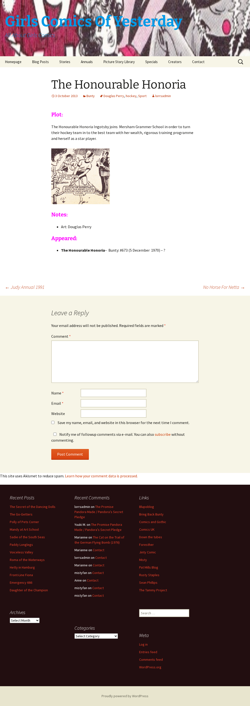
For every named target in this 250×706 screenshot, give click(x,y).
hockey (131, 96)
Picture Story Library (119, 61)
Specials (151, 61)
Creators (175, 61)
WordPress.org (150, 667)
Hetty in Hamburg (22, 567)
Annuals (87, 61)
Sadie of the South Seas (27, 537)
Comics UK (147, 529)
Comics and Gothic (152, 522)
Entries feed (148, 652)
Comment (61, 336)
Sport (142, 96)
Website (58, 413)
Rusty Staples (149, 575)
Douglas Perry (114, 96)
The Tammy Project (153, 590)
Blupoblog (146, 506)
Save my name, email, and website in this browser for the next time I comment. (123, 422)
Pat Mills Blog (148, 567)
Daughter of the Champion (29, 590)
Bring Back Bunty (151, 514)
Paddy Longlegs (21, 544)
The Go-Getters (21, 514)
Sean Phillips (148, 582)
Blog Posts (40, 61)
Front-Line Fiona (21, 575)
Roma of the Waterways (27, 560)
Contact (198, 61)
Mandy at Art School (24, 529)
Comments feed (151, 659)
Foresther (146, 544)
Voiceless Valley (21, 552)
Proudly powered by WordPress (125, 696)
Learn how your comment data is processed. (101, 475)
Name (57, 393)
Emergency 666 (21, 582)
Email (57, 403)
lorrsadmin (163, 96)
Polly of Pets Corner (24, 522)
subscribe (163, 434)
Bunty (90, 96)
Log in (143, 644)
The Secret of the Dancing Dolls (32, 506)
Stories (64, 61)
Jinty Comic (147, 552)
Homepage (13, 61)
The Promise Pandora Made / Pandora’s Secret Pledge (98, 511)
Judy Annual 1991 (24, 287)
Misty (143, 560)
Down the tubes (150, 537)
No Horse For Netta (224, 287)
